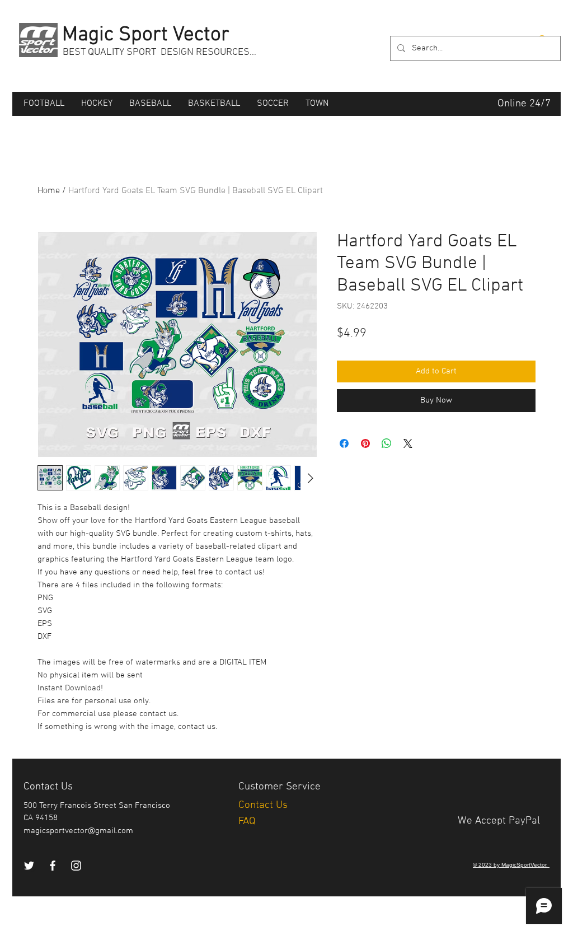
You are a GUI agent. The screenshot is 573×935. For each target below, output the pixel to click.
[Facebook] (52, 865)
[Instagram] (76, 865)
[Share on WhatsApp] (386, 443)
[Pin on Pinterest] (365, 443)
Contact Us (264, 805)
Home (48, 191)
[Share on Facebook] (344, 443)
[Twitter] (29, 865)
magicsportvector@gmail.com (78, 831)
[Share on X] (408, 443)
